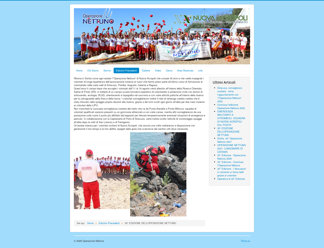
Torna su (245, 241)
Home (79, 70)
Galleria (146, 70)
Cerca (169, 70)
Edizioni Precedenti (126, 70)
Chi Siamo (93, 70)
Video (158, 70)
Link (200, 70)
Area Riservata (185, 70)
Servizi (107, 70)
